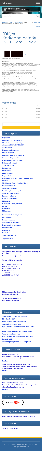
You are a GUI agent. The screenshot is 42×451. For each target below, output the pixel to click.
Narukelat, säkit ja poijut (11, 193)
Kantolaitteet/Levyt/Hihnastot (12, 160)
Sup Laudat (6, 138)
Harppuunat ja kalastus (10, 150)
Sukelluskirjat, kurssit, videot (12, 215)
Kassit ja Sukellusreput (10, 198)
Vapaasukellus (7, 147)
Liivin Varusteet (7, 173)
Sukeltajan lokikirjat (9, 235)
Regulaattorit (6, 176)
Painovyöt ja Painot (9, 196)
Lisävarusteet (6, 201)
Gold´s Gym (6, 230)
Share (26, 54)
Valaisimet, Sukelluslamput (11, 191)
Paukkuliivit (6, 168)
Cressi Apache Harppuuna (11, 334)
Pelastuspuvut (7, 228)
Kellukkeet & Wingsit (9, 163)
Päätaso (4, 22)
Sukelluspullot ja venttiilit (11, 158)
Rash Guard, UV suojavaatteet (12, 140)
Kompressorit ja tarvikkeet (11, 225)
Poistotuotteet (7, 217)
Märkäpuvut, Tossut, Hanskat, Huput (15, 183)
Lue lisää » (6, 361)
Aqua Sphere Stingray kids (11, 324)
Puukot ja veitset (8, 153)
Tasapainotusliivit (8, 165)
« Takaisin (37, 26)
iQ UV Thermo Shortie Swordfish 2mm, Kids (17, 336)
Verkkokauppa (7, 3)
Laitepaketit (6, 171)
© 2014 (6, 445)
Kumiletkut (6, 208)
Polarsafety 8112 (7, 339)
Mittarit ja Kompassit (9, 188)
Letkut (10, 22)
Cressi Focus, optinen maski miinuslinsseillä (17, 331)
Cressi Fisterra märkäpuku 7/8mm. (14, 321)
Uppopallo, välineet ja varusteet (13, 155)
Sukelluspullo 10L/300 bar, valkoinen (14, 316)
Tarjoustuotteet (7, 239)
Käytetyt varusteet (8, 220)
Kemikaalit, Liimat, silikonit (12, 204)
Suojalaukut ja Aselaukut (11, 222)
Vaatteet (5, 233)
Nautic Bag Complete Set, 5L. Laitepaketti (16, 342)
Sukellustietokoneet (8, 186)
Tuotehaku (36, 22)
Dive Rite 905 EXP (8, 319)
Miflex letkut (18, 22)
